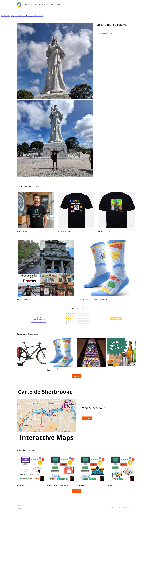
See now (87, 418)
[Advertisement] (48, 538)
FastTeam (109, 485)
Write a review (115, 318)
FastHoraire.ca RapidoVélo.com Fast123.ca (120, 507)
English (19, 508)
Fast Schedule (80, 485)
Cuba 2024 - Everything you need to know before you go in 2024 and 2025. (22, 16)
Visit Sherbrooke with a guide (24, 299)
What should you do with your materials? (117, 369)
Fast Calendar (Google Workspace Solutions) (58, 485)
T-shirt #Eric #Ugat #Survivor (104, 231)
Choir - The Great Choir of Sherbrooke (86, 369)
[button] (128, 4)
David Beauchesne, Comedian (64, 231)
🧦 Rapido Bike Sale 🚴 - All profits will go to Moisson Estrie (92, 299)
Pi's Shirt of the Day (22, 231)
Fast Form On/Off (21, 485)
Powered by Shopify (132, 507)
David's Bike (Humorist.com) (23, 369)
